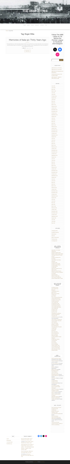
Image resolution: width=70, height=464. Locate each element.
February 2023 (54, 126)
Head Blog (42, 461)
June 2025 (53, 94)
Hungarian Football (55, 390)
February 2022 (54, 146)
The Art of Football (55, 360)
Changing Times (54, 230)
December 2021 (54, 150)
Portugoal (53, 395)
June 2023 (53, 119)
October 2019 (54, 194)
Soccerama (54, 341)
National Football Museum (56, 271)
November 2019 (54, 192)
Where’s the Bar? (55, 350)
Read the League (55, 335)
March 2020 (54, 185)
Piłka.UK (53, 392)
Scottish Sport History (55, 339)
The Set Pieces (54, 340)
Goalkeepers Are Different (56, 313)
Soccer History (54, 342)
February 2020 (54, 187)
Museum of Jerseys (55, 324)
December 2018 (54, 211)
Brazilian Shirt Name (55, 411)
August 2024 (54, 97)
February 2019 (54, 207)
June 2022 (53, 140)
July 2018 (53, 219)
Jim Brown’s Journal (55, 317)
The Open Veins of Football (57, 326)
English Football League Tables (57, 253)
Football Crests (54, 262)
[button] (46, 25)
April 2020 (53, 184)
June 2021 (53, 160)
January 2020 (54, 189)
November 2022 (54, 131)
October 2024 (54, 96)
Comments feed (9, 442)
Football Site (54, 267)
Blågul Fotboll (54, 369)
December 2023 (54, 109)
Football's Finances (55, 232)
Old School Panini (55, 391)
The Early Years (54, 239)
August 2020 (54, 177)
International (27, 42)
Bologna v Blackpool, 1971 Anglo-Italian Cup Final (27, 455)
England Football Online (56, 252)
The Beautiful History (55, 291)
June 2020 (53, 180)
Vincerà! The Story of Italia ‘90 (57, 423)
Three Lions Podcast (55, 422)
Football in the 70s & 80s (56, 299)
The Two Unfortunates (56, 347)
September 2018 (54, 216)
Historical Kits (54, 269)
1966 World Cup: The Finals (57, 67)
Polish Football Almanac (56, 394)
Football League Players (56, 264)
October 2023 (54, 113)
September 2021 (54, 155)
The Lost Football (55, 323)
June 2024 (53, 99)
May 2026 (53, 89)
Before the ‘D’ (54, 292)
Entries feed (9, 440)
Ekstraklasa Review (55, 374)
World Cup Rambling (55, 424)
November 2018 (54, 212)
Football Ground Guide (56, 263)
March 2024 (54, 104)
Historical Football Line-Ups (57, 268)
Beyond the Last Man (55, 293)
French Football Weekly (56, 386)
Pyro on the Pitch (55, 334)
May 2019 (53, 202)
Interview (53, 235)
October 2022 (54, 133)
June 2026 (53, 87)
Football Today (54, 310)
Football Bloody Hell (55, 303)
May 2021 (53, 162)
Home (7, 30)
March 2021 (54, 165)
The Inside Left (54, 315)
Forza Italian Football (55, 385)
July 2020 (53, 179)
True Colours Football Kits (56, 277)
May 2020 (53, 182)
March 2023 (54, 124)
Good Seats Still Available (56, 413)
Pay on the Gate (54, 331)
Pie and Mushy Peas (55, 333)
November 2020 (54, 172)
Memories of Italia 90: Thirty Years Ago (27, 40)
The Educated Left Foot (56, 298)
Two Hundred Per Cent (56, 346)
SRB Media (53, 418)
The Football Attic (55, 302)
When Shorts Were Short (56, 417)
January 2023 (54, 128)
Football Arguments (55, 301)
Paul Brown (54, 330)
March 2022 (54, 145)
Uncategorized (54, 240)
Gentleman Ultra (55, 412)
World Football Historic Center (57, 278)
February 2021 (54, 167)
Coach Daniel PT (55, 363)
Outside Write (54, 328)
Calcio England (54, 371)
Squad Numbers (54, 274)
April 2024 (53, 102)
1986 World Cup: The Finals (57, 69)
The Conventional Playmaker (57, 297)
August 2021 (54, 157)
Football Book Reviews (56, 304)
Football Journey (55, 381)
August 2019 (54, 197)
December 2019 (54, 190)
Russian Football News (56, 397)
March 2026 (54, 91)
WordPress (35, 461)
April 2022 (53, 143)
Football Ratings (55, 266)
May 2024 (53, 101)
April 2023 (53, 123)
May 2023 (53, 121)
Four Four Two (54, 312)
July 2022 (53, 138)
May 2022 (53, 141)
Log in (8, 438)
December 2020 (54, 170)
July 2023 (53, 118)
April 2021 (53, 163)
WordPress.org (9, 443)
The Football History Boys (56, 307)
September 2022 (55, 135)
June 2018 (53, 221)
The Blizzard (54, 294)
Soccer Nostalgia (55, 344)
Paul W (24, 48)
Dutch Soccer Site (55, 373)
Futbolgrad (54, 387)
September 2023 (55, 114)
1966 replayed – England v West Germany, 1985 (27, 448)
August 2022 (54, 136)
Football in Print (54, 309)
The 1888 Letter (34, 11)
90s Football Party (55, 288)
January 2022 (54, 148)
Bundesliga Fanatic (55, 370)
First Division (54, 378)
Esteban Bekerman (55, 375)
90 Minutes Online (55, 287)
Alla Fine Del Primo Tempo (56, 358)
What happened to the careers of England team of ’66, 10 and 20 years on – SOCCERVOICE (27, 445)
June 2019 (53, 201)
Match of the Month (55, 237)
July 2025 (53, 92)
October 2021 (54, 153)
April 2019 (53, 204)
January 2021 (54, 168)
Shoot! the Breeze (55, 416)
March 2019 (54, 206)
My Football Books (55, 325)
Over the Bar (54, 329)
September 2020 (55, 175)
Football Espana (55, 380)
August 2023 (54, 116)
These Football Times (55, 345)
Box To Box (54, 296)
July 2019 (53, 199)
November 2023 (54, 111)
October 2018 (54, 214)
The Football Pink (55, 308)
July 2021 (53, 158)
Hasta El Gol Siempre (55, 389)
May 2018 (53, 223)
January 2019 (54, 209)
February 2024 (54, 106)
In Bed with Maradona (56, 314)
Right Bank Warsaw (55, 396)
